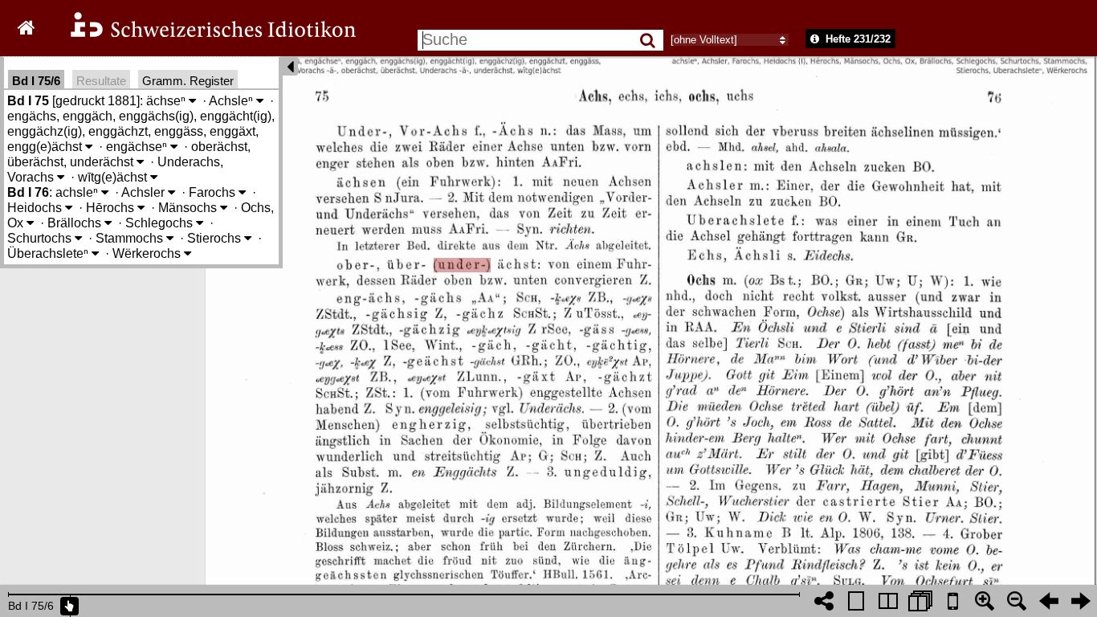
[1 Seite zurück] (1049, 601)
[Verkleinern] (1017, 601)
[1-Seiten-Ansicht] (856, 601)
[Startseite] (202, 35)
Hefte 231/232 (856, 39)
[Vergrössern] (985, 601)
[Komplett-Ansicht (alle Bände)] (920, 601)
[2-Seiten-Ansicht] (888, 601)
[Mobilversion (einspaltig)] (952, 601)
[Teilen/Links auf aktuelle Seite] (824, 601)
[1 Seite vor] (1081, 601)
